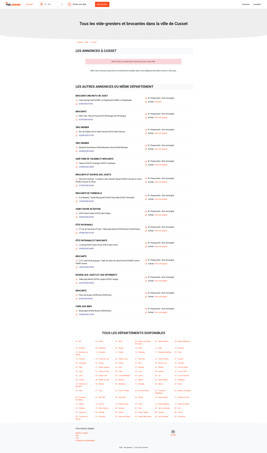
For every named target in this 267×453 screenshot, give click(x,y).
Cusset (94, 42)
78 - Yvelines (80, 408)
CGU (77, 435)
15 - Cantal (119, 352)
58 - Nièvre (159, 384)
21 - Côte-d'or (140, 359)
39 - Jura (138, 371)
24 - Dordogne (81, 363)
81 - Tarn (138, 408)
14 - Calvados (100, 352)
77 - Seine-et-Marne (182, 404)
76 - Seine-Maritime (162, 404)
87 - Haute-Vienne (141, 412)
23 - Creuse (179, 359)
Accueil (79, 42)
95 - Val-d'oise (180, 416)
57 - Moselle (139, 384)
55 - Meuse (99, 384)
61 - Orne (98, 390)
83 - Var (177, 408)
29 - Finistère (179, 363)
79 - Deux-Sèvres (101, 408)
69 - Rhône (139, 397)
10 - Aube (138, 348)
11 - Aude (158, 348)
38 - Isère (118, 371)
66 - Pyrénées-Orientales (81, 398)
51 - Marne (139, 380)
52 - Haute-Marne (161, 380)
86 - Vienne (119, 412)
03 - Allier (118, 341)
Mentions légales (82, 433)
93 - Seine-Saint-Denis (143, 416)
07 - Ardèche (80, 348)
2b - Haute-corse (121, 359)
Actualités (29, 4)
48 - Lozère (80, 380)
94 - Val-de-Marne (161, 416)
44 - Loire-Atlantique (122, 375)
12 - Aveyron (179, 348)
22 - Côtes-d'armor (162, 359)
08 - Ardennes (100, 348)
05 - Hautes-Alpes (161, 341)
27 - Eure (138, 363)
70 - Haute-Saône (161, 397)
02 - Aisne (99, 341)
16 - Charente (140, 352)
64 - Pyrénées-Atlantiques (160, 391)
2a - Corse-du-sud (102, 359)
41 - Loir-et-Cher (181, 371)
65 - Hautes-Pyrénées (183, 390)
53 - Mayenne (180, 380)
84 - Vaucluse (81, 412)
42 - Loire (79, 375)
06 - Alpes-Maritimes (182, 341)
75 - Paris (138, 404)
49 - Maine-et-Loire (102, 380)
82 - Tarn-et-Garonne (162, 408)
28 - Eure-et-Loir (161, 363)
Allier (87, 42)
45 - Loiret (139, 375)
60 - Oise (79, 390)
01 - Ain (78, 341)
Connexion (246, 4)
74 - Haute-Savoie (121, 404)
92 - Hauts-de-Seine (122, 416)
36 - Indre (79, 371)
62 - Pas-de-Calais (122, 390)
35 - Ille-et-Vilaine (181, 367)
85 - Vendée (99, 412)
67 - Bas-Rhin (100, 397)
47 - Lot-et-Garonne (182, 375)
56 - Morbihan (120, 384)
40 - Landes (159, 371)
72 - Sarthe (80, 404)
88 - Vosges (159, 412)
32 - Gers (118, 367)
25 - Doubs (99, 363)
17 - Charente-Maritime (163, 352)
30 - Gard (79, 367)
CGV (77, 438)
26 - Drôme (119, 363)
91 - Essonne (100, 416)
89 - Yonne (178, 412)
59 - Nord (178, 384)
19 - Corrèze (80, 359)
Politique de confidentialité (85, 440)
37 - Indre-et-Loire (102, 371)
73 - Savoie (99, 404)
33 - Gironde (139, 367)
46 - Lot (158, 375)
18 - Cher (178, 352)
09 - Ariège (119, 348)
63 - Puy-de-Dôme (142, 390)
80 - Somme (119, 408)
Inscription (257, 4)
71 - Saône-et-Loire (182, 397)
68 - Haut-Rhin (120, 397)
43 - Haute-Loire (101, 375)
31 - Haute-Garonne (102, 367)
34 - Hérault (159, 367)
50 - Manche (119, 380)
